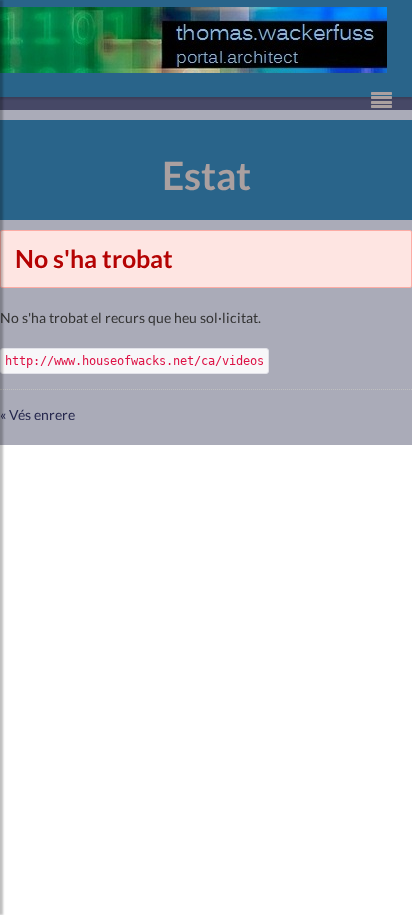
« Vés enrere (37, 414)
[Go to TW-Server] (193, 40)
